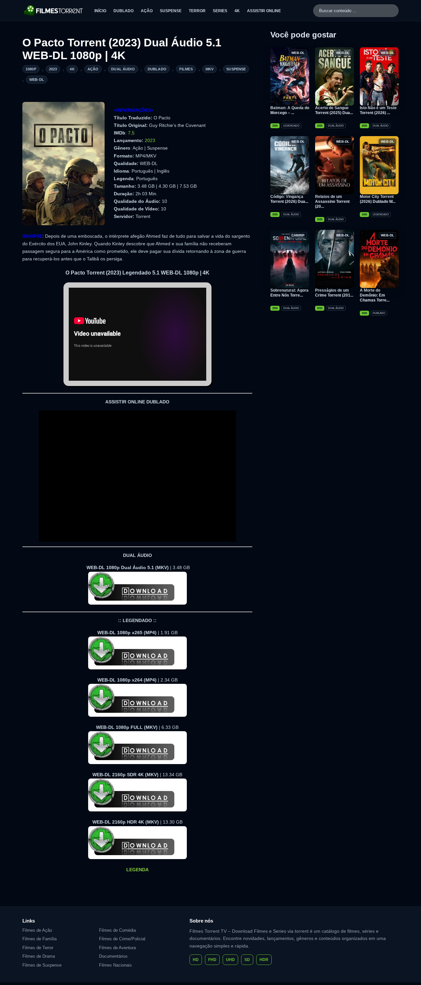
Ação (147, 11)
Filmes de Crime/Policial (122, 938)
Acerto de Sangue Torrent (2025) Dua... (334, 110)
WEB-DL (36, 80)
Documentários (113, 956)
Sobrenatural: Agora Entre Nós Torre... (289, 293)
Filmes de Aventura (117, 947)
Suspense (171, 11)
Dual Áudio (123, 69)
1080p (31, 69)
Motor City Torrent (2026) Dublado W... (377, 199)
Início (100, 11)
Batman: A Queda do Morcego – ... (289, 110)
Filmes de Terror (37, 947)
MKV (209, 69)
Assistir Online (264, 11)
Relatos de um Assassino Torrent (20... (332, 201)
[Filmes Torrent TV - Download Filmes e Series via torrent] (53, 10)
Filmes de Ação (37, 930)
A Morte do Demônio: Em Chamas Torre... (374, 295)
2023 (53, 69)
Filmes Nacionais (115, 965)
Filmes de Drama (38, 956)
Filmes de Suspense (42, 965)
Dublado (123, 11)
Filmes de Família (39, 938)
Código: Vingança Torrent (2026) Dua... (289, 199)
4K (237, 11)
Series (220, 11)
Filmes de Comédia (117, 930)
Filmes (186, 69)
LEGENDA (137, 869)
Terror (197, 11)
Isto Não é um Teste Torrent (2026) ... (378, 110)
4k (72, 69)
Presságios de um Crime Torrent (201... (334, 293)
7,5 (131, 132)
